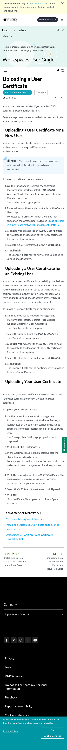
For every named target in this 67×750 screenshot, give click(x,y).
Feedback (11, 697)
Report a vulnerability (18, 706)
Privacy (9, 658)
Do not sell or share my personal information (26, 687)
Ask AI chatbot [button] (36, 3)
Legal (8, 667)
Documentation (14, 30)
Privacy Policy (10, 731)
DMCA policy (13, 676)
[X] (14, 640)
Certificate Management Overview (25, 518)
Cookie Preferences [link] (18, 715)
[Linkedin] (28, 640)
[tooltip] (58, 71)
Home (6, 46)
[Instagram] (21, 640)
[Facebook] (6, 640)
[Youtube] (35, 640)
